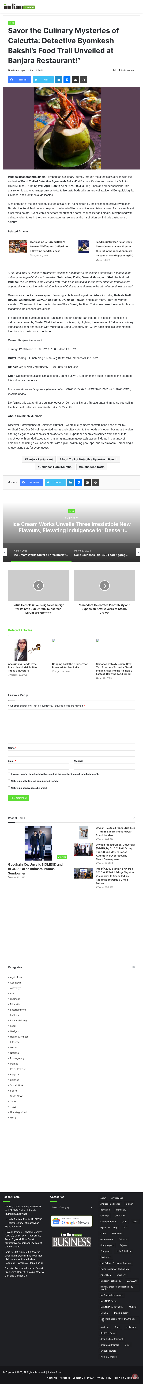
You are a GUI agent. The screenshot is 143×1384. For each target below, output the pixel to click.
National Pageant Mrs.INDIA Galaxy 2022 (117, 1320)
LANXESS (132, 1280)
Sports (13, 1090)
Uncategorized (18, 1112)
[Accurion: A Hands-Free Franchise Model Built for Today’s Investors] (27, 650)
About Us (52, 1377)
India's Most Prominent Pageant (115, 1263)
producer (104, 1327)
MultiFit (132, 1307)
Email (12, 761)
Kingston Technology (110, 1280)
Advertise (65, 1377)
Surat (127, 1345)
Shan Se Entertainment (111, 1339)
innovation (105, 1275)
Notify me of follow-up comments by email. (35, 781)
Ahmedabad (117, 1198)
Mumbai (104, 1313)
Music (13, 1047)
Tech (13, 1101)
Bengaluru (121, 1209)
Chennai (104, 1215)
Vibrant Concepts (108, 1356)
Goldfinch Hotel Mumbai (55, 467)
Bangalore (105, 1209)
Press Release (18, 1069)
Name (12, 747)
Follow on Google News (127, 1377)
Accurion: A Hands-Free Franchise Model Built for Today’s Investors (23, 667)
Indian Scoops (18, 70)
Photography (17, 1058)
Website (78, 761)
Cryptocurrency (108, 1221)
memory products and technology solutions (116, 1287)
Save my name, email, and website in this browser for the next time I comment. (55, 774)
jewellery (121, 1275)
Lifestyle (15, 1042)
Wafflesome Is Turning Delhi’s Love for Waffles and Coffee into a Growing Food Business (49, 246)
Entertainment (18, 1009)
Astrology (15, 988)
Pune (117, 1327)
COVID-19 (120, 1215)
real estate (131, 1327)
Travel (13, 1106)
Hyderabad (105, 1257)
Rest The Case (107, 1333)
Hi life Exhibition (123, 1251)
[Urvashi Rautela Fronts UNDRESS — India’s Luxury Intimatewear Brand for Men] (83, 832)
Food (11, 22)
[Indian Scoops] (19, 6)
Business (15, 998)
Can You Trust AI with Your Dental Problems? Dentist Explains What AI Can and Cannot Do (24, 1272)
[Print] (83, 79)
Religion (14, 1074)
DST (125, 1227)
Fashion (14, 1015)
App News (15, 982)
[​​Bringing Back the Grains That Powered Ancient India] (71, 650)
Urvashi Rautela (108, 1351)
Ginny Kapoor (107, 1245)
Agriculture (16, 977)
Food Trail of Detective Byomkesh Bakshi (89, 459)
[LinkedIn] (58, 79)
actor (103, 1198)
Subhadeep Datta (92, 467)
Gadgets (15, 1031)
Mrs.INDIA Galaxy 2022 (111, 1307)
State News (16, 1096)
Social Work (16, 1085)
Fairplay (123, 1239)
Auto (12, 993)
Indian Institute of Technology (114, 1269)
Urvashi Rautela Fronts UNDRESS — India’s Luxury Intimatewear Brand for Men (115, 831)
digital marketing (108, 1227)
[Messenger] (66, 79)
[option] (71, 527)
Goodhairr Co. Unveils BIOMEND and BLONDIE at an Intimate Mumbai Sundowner (35, 869)
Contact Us (79, 1377)
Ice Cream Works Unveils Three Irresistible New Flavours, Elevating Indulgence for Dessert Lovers (71, 530)
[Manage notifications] (135, 1376)
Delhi (135, 1221)
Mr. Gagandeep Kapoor (111, 1295)
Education (15, 1004)
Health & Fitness (19, 1036)
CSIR (124, 1221)
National (14, 1052)
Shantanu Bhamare (109, 1345)
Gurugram (105, 1251)
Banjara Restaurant (40, 459)
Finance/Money (19, 1020)
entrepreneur (106, 1239)
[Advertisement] (71, 927)
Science (14, 1079)
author (129, 1203)
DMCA (90, 1377)
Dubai (103, 1233)
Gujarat (123, 1245)
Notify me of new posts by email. (29, 788)
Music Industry (121, 1313)
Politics (14, 1063)
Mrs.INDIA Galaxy (109, 1301)
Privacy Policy (103, 1377)
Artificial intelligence (110, 1203)
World (13, 1117)
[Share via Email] (75, 79)
